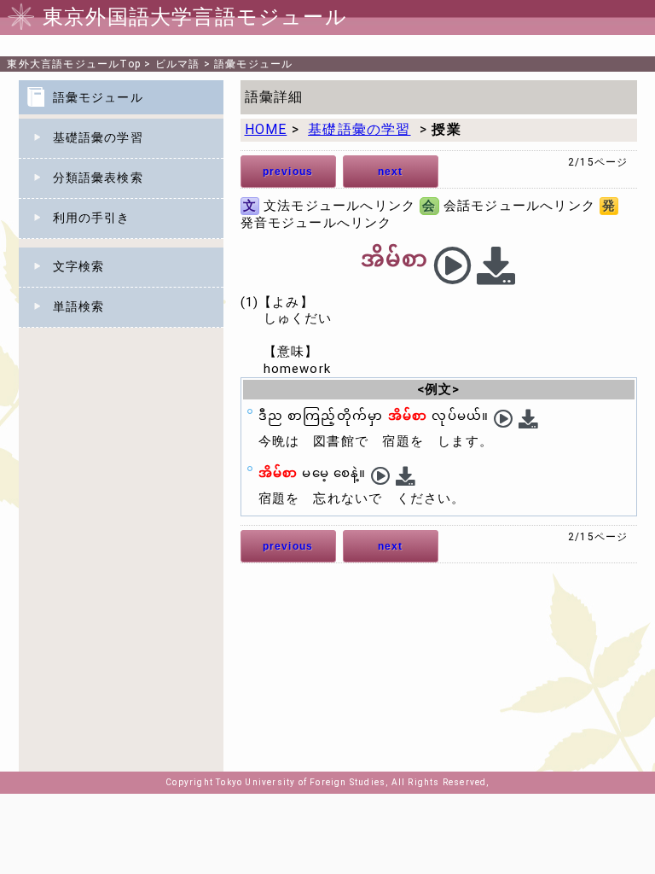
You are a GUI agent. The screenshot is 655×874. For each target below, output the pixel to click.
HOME (266, 129)
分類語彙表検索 (98, 177)
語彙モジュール (253, 64)
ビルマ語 (177, 64)
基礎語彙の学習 (98, 137)
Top (74, 64)
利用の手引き (91, 217)
